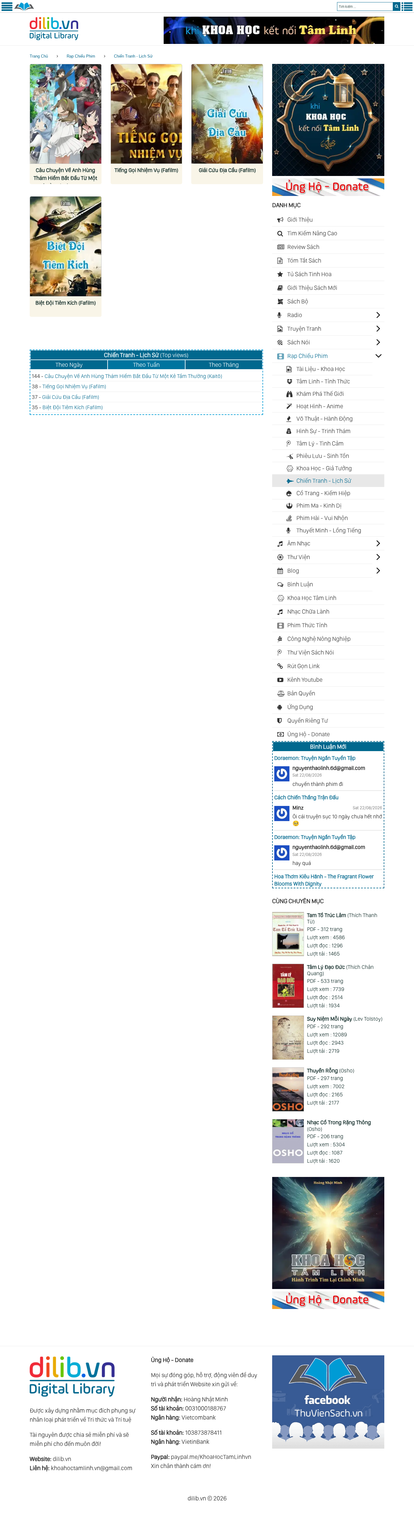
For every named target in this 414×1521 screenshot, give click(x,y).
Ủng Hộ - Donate (308, 734)
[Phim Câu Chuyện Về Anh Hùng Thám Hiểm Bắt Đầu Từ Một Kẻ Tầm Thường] (66, 114)
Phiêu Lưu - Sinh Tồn (322, 456)
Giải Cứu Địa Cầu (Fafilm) (227, 170)
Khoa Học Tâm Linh (311, 598)
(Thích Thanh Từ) (342, 918)
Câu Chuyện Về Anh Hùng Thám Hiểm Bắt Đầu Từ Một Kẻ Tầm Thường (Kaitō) (65, 178)
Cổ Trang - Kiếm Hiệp (323, 493)
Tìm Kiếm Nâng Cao (312, 233)
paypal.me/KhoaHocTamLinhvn (211, 1456)
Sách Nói (298, 342)
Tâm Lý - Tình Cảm (320, 443)
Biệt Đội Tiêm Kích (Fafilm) (65, 303)
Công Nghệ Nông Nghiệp (319, 639)
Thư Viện (298, 557)
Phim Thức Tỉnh (307, 625)
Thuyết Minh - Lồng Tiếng (328, 530)
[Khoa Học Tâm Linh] (328, 173)
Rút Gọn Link (303, 666)
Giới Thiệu (300, 220)
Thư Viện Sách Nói (310, 652)
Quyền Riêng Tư (307, 720)
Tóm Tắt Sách (304, 260)
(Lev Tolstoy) (344, 1019)
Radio (294, 315)
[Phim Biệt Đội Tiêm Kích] (66, 246)
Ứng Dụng (300, 707)
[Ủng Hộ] (328, 193)
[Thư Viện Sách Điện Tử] (328, 1446)
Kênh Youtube (304, 680)
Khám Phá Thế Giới (320, 394)
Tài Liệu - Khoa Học (320, 369)
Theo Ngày (69, 364)
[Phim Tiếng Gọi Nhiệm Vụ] (146, 114)
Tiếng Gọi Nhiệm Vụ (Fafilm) (146, 170)
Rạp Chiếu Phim (81, 56)
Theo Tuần (146, 364)
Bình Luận (300, 584)
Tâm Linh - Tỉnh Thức (323, 381)
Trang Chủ (39, 56)
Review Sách (303, 247)
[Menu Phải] (407, 10)
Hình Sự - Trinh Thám (323, 431)
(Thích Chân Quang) (340, 970)
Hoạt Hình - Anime (319, 406)
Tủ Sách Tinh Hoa (309, 274)
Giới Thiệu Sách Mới (312, 288)
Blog (293, 571)
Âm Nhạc (298, 543)
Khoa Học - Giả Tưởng (324, 468)
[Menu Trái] (7, 10)
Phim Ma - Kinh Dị (319, 505)
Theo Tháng (224, 364)
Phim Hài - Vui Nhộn (322, 518)
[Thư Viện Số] (24, 10)
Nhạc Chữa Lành (308, 611)
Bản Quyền (301, 693)
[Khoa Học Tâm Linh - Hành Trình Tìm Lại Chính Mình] (328, 1287)
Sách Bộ (297, 301)
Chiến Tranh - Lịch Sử (133, 56)
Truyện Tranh (304, 329)
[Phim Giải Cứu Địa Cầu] (227, 114)
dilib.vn (62, 1459)
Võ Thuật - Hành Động (324, 419)
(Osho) (330, 1070)
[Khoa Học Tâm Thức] (274, 41)
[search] (396, 6)
